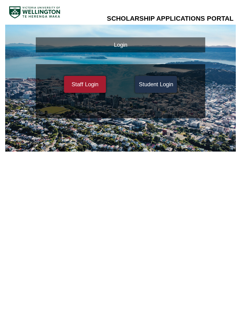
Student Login (156, 84)
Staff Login (85, 84)
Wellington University (34, 12)
